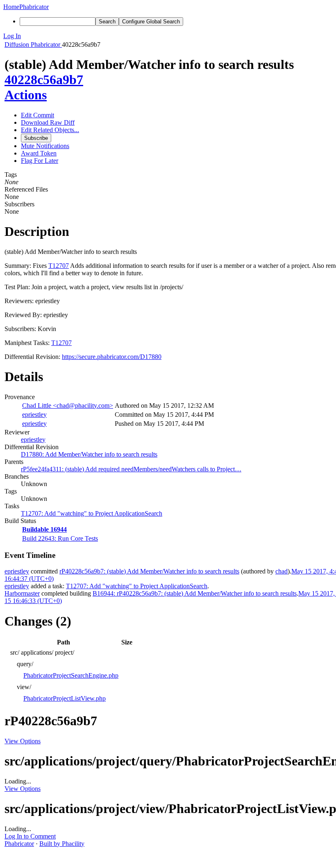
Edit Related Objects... (50, 129)
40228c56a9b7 (44, 79)
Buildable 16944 (44, 529)
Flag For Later (39, 160)
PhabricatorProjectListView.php (64, 698)
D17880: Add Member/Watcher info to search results (89, 454)
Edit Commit (37, 115)
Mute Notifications (45, 145)
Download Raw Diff (48, 122)
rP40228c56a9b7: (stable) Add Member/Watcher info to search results (149, 571)
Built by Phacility (61, 843)
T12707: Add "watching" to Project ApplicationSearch (91, 513)
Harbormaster (22, 593)
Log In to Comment (30, 836)
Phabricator (19, 843)
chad (281, 571)
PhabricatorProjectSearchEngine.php (70, 675)
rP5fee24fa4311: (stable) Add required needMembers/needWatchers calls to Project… (131, 469)
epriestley (34, 414)
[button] (168, 36)
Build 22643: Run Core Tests (60, 538)
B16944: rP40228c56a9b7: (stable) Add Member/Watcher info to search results (195, 593)
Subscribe (36, 138)
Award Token (39, 153)
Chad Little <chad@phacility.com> (67, 405)
